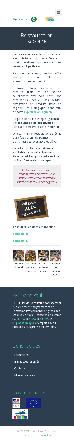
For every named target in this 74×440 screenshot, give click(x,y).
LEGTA (21, 319)
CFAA (32, 319)
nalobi (47, 435)
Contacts (19, 368)
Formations (21, 354)
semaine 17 (20, 240)
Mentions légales (24, 375)
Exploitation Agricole (38, 112)
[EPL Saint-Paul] (37, 19)
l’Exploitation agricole (25, 323)
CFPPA (44, 319)
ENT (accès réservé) (26, 361)
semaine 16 (20, 234)
